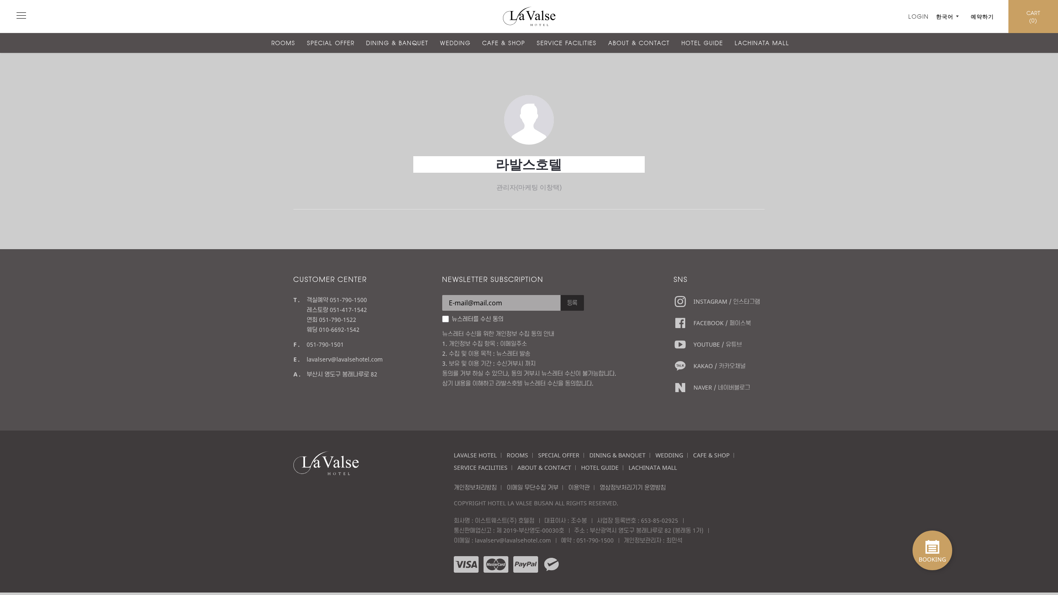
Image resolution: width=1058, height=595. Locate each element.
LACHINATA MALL (762, 43)
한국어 (944, 16)
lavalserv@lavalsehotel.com (345, 359)
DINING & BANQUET (397, 43)
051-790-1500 (595, 540)
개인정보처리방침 (475, 487)
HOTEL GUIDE (702, 43)
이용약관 (579, 487)
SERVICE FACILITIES (567, 43)
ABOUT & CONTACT (639, 43)
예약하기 (982, 16)
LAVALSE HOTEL (475, 455)
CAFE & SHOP (503, 43)
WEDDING (455, 43)
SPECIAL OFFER (331, 43)
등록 (572, 303)
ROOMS (283, 43)
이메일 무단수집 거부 (532, 487)
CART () (1033, 17)
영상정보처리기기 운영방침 (633, 487)
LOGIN (918, 16)
